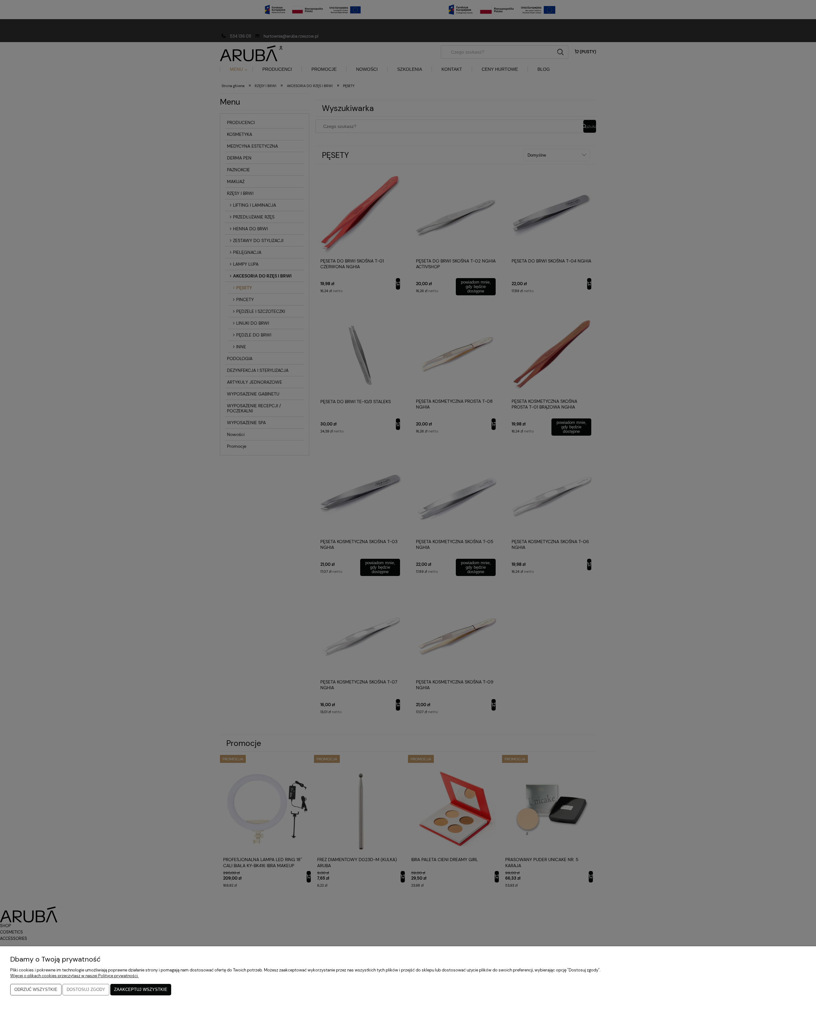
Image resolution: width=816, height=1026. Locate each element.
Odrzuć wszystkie (35, 989)
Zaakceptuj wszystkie (140, 989)
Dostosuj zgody (86, 989)
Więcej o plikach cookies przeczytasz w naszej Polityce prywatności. (74, 975)
